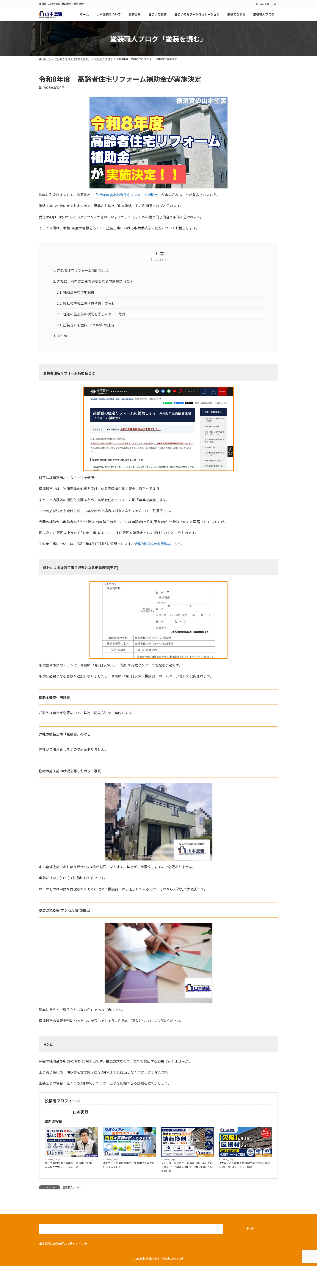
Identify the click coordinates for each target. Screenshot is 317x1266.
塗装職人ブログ (147, 1155)
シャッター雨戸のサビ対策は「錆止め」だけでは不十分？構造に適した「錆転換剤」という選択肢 (187, 1166)
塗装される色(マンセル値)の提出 (85, 324)
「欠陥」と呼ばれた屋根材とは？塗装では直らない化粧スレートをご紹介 (244, 1165)
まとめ (60, 335)
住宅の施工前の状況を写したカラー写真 (91, 313)
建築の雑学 (91, 1155)
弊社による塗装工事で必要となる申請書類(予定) (92, 281)
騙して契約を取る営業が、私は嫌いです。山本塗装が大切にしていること (70, 1165)
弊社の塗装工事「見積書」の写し (86, 303)
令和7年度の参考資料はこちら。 (159, 543)
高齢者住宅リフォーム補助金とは (81, 270)
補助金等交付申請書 (75, 292)
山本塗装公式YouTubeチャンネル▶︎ (63, 1243)
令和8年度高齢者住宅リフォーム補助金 (127, 194)
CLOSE (158, 259)
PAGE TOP (306, 1224)
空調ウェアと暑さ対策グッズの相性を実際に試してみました (129, 1165)
